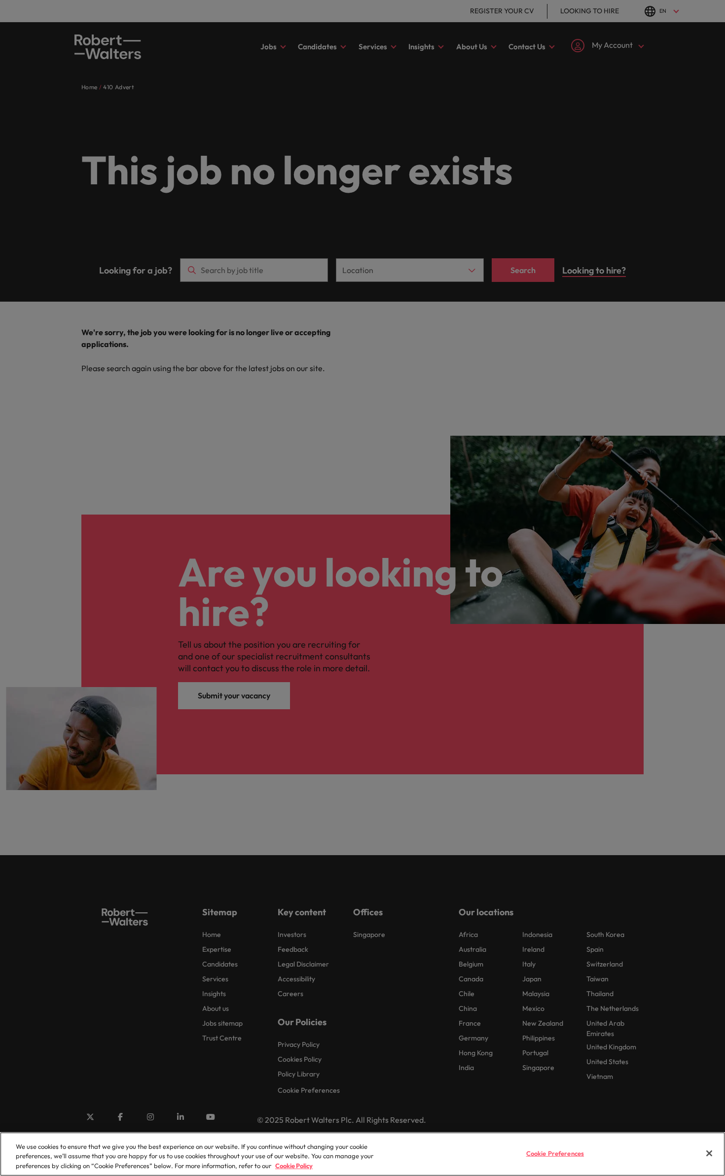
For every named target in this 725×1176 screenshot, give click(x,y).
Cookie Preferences (555, 1153)
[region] (362, 1154)
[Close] (709, 1153)
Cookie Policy (294, 1166)
